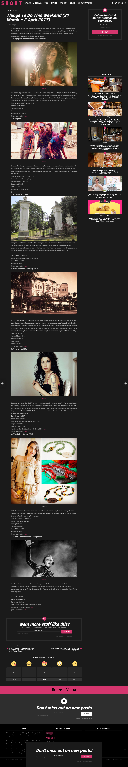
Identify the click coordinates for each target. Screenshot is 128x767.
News (106, 93)
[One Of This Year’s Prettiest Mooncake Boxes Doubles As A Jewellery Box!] (105, 160)
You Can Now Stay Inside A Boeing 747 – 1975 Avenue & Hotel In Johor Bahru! (105, 97)
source (44, 88)
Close (125, 749)
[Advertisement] (105, 56)
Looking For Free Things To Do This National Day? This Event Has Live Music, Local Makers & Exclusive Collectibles (104, 122)
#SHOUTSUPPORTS (84, 3)
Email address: (39, 630)
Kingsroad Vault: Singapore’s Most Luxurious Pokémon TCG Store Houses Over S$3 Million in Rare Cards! (105, 147)
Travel (54, 3)
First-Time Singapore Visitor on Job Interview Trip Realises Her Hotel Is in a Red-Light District (105, 196)
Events (28, 3)
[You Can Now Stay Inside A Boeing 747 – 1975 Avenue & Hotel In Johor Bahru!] (105, 85)
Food (46, 3)
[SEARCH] (125, 3)
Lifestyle (37, 3)
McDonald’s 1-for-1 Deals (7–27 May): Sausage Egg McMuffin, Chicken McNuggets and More (105, 219)
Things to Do (111, 117)
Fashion (63, 3)
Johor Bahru (99, 93)
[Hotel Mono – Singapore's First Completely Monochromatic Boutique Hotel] (2, 383)
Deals (72, 3)
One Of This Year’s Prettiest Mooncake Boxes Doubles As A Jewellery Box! (105, 172)
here (25, 116)
